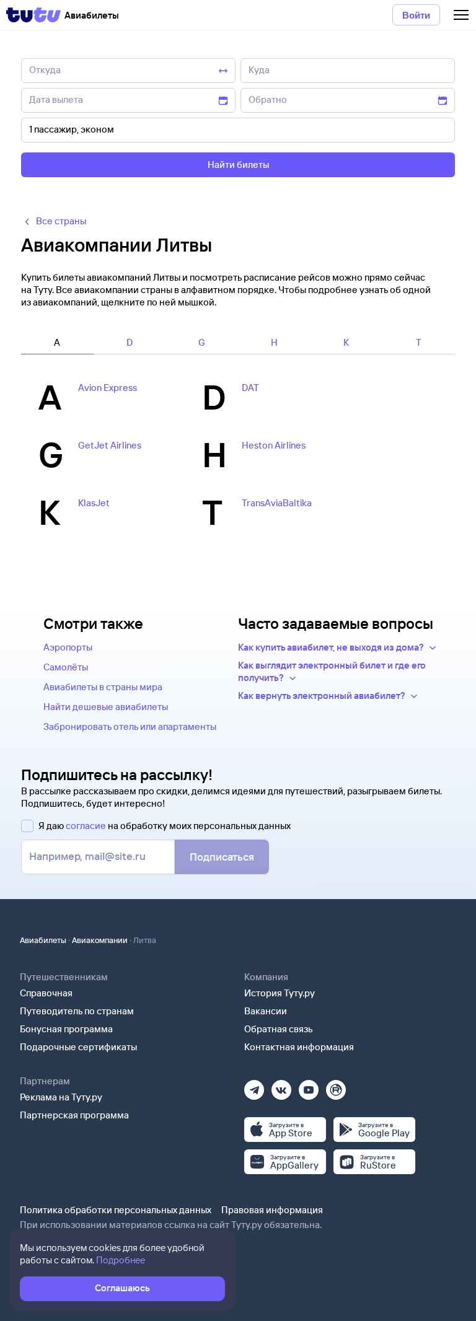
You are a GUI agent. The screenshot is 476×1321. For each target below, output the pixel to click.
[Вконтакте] (281, 1086)
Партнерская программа (74, 1115)
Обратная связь (278, 1029)
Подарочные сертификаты (78, 1047)
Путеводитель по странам (77, 1011)
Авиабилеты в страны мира (102, 687)
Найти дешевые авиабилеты (105, 707)
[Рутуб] (336, 1086)
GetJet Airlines (109, 445)
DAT (250, 387)
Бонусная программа (66, 1029)
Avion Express (107, 387)
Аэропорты (67, 647)
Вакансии (265, 1011)
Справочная (46, 993)
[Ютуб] (309, 1086)
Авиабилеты (43, 940)
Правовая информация (272, 1210)
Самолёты (65, 667)
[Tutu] (33, 15)
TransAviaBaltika (277, 503)
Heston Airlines (274, 445)
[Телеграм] (254, 1086)
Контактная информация (299, 1047)
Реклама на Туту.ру (61, 1097)
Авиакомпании (100, 940)
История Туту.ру (279, 993)
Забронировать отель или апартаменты (129, 726)
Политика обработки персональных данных (115, 1210)
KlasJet (94, 503)
